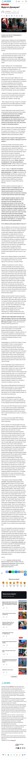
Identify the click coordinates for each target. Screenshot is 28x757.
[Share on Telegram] (14, 16)
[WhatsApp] (25, 748)
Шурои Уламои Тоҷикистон (7, 566)
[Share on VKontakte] (12, 16)
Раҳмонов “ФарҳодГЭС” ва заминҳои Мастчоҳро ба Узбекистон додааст (8, 623)
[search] (17, 1)
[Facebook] (16, 748)
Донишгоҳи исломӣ (16, 560)
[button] (19, 16)
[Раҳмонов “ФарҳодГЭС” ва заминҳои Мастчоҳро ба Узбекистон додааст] (22, 625)
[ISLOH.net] (6, 1)
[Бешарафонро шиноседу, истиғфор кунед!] (22, 634)
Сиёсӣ (3, 4)
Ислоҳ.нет (13, 740)
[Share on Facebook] (4, 16)
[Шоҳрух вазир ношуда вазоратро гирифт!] (22, 643)
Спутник (18, 563)
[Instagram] (20, 748)
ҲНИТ (16, 565)
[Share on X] (7, 16)
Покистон (21, 561)
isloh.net (11, 686)
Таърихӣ (21, 655)
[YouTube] (18, 748)
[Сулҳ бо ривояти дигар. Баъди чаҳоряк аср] (22, 615)
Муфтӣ (16, 561)
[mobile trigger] (25, 1)
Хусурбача (12, 565)
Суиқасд (22, 563)
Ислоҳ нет (8, 11)
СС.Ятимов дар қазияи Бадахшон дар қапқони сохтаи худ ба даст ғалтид (9, 660)
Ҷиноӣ (7, 4)
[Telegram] (22, 748)
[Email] (17, 16)
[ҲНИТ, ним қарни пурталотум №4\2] (22, 652)
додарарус (9, 560)
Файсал (8, 565)
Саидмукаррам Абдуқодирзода (8, 563)
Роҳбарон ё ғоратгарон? (7, 669)
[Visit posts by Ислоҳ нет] (2, 12)
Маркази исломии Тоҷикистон (8, 561)
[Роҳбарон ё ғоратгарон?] (22, 671)
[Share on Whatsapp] (9, 16)
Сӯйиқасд (3, 565)
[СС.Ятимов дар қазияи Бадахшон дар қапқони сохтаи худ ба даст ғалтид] (22, 662)
